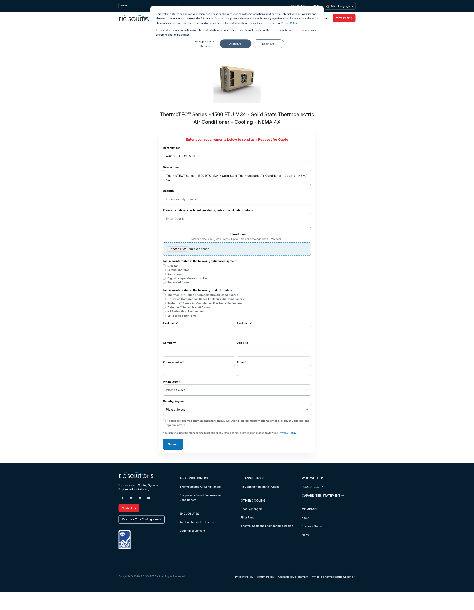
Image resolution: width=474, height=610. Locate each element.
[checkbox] (237, 274)
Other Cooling (253, 500)
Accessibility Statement (293, 576)
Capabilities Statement (321, 495)
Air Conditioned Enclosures (197, 522)
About (316, 5)
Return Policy (265, 576)
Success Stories (312, 526)
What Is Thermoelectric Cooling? (333, 576)
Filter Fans (247, 517)
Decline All (268, 43)
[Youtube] (148, 497)
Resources (310, 487)
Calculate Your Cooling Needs (141, 519)
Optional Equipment (192, 530)
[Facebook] (122, 497)
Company (309, 509)
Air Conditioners (194, 478)
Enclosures (189, 513)
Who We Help (298, 5)
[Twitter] (131, 497)
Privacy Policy (289, 22)
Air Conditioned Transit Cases (260, 486)
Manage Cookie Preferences (204, 44)
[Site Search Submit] (179, 5)
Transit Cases (252, 478)
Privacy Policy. (288, 432)
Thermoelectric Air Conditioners (200, 486)
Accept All (235, 43)
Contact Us (129, 508)
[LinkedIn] (139, 497)
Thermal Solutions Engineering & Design (267, 525)
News (305, 534)
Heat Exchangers (252, 508)
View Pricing (344, 17)
